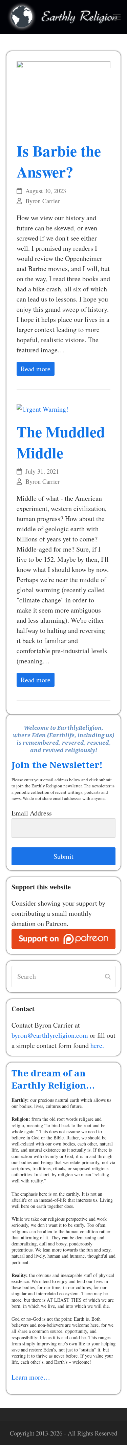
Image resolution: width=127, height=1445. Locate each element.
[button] (117, 17)
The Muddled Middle (61, 441)
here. (97, 1045)
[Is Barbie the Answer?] (64, 96)
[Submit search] (108, 976)
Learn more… (31, 1377)
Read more (35, 368)
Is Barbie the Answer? (59, 161)
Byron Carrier (42, 201)
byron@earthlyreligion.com (50, 1035)
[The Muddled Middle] (42, 408)
